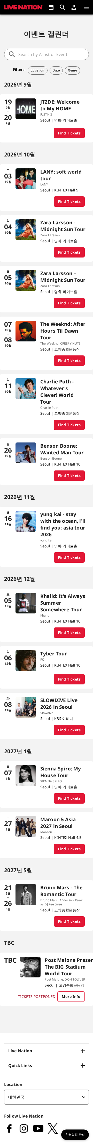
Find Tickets (69, 133)
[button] (74, 7)
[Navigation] (86, 7)
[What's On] (51, 7)
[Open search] (62, 7)
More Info (71, 996)
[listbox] (46, 1097)
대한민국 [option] (16, 1097)
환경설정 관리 (75, 1134)
